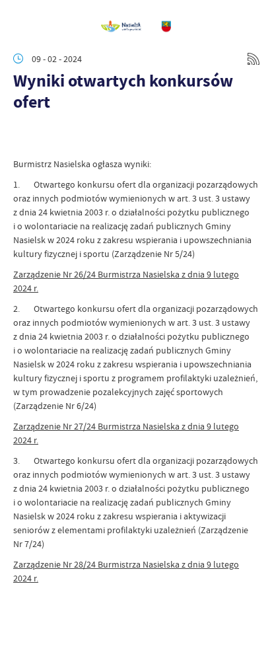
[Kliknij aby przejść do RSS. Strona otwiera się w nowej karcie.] (253, 58)
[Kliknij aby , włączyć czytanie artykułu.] (23, 137)
